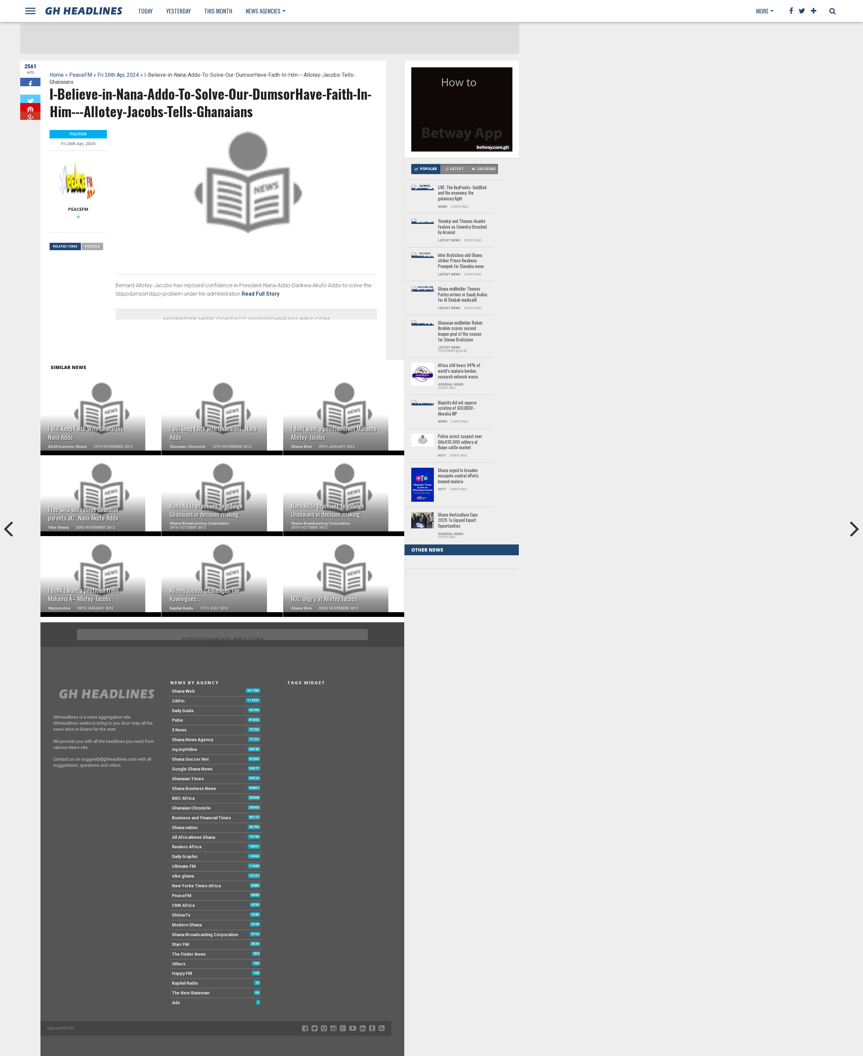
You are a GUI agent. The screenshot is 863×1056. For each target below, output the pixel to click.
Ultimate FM (184, 866)
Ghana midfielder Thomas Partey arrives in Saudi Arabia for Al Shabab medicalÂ (462, 294)
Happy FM (182, 973)
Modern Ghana (187, 924)
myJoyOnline (184, 749)
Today (145, 11)
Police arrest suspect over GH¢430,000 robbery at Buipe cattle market (460, 442)
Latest (457, 169)
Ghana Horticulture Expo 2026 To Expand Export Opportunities (458, 520)
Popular (428, 169)
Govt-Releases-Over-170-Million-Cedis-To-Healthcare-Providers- (462, 845)
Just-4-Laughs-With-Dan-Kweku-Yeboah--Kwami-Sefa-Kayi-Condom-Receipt (462, 568)
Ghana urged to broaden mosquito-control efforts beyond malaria (458, 476)
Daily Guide (183, 710)
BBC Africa (183, 798)
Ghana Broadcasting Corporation (205, 934)
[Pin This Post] (30, 107)
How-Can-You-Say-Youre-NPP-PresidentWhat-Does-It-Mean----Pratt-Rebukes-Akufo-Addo (462, 667)
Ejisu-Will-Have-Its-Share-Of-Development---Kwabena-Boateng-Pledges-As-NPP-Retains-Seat (462, 949)
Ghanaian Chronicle (191, 808)
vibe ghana (183, 876)
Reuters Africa (186, 846)
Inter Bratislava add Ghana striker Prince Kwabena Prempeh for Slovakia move (461, 261)
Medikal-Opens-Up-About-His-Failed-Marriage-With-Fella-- (462, 1022)
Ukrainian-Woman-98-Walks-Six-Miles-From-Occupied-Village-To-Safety (462, 602)
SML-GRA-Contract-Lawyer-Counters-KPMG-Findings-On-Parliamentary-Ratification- (462, 811)
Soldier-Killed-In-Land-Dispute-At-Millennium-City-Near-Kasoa (461, 912)
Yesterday (178, 11)
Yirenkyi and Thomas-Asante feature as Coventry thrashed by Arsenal (462, 227)
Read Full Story (260, 294)
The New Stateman (190, 992)
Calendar (486, 169)
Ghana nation (185, 827)
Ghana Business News (194, 788)
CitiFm (178, 700)
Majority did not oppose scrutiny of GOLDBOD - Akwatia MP (457, 408)
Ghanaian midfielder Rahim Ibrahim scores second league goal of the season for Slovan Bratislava (460, 331)
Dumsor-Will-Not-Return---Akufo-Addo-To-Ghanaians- (460, 633)
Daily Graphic (185, 856)
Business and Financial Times (201, 817)
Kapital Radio (185, 983)
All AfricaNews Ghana (193, 837)
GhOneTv (181, 915)
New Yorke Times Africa (196, 885)
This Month (218, 11)
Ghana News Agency (192, 739)
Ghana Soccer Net (190, 759)
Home (57, 75)
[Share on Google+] (30, 115)
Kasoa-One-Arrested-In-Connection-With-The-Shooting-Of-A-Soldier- (457, 777)
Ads (176, 1002)
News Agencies (263, 11)
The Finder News (189, 954)
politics (92, 246)
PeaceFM (80, 75)
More (762, 11)
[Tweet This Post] (30, 99)
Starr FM (180, 944)
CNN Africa (183, 905)
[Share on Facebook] (30, 82)
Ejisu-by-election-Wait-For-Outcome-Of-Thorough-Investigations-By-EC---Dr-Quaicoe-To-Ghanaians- (460, 707)
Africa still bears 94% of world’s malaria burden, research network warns (459, 371)
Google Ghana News (192, 768)
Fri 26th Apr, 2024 (118, 75)
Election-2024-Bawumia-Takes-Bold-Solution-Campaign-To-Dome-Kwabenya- (459, 989)
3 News (179, 729)
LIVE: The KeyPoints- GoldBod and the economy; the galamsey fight (462, 193)
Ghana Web (183, 691)
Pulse (177, 720)
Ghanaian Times (188, 778)
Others (178, 963)
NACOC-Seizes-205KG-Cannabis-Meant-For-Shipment (457, 879)
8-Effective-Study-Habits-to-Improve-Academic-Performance (461, 743)
